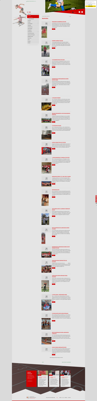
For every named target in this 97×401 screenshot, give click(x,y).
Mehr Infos (90, 4)
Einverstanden (90, 6)
